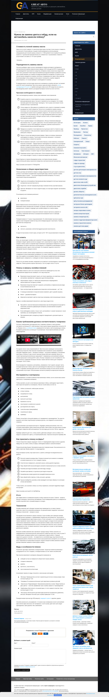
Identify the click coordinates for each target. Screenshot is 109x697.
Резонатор (87, 135)
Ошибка (83, 126)
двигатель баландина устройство (85, 185)
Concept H (78, 98)
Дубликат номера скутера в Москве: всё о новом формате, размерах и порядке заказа (83, 617)
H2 (76, 75)
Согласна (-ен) (57, 695)
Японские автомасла (80, 157)
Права (90, 126)
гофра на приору (79, 163)
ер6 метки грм (78, 198)
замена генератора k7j (81, 217)
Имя (15, 643)
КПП (33, 14)
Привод (76, 129)
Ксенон (85, 122)
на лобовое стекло (31, 328)
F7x (76, 91)
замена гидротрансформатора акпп (85, 220)
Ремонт (84, 138)
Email (34, 643)
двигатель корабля (80, 188)
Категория (77, 122)
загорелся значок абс (80, 207)
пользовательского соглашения (50, 691)
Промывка (77, 132)
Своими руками (58, 14)
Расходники (78, 135)
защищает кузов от (45, 598)
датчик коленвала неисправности (85, 176)
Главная (18, 14)
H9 (76, 95)
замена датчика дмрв (81, 226)
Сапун (87, 141)
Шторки (86, 154)
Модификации (47, 14)
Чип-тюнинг (86, 151)
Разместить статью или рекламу (66, 679)
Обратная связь (27, 679)
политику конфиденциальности (27, 666)
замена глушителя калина (82, 223)
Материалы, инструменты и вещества (83, 105)
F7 (76, 85)
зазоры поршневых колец (82, 210)
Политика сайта (39, 679)
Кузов (38, 14)
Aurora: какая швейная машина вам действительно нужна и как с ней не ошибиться (83, 587)
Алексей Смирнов (19, 618)
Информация (19, 18)
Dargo (77, 69)
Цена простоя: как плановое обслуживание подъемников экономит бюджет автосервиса (84, 252)
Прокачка (84, 129)
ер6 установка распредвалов (83, 201)
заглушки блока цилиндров (83, 204)
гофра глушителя (79, 160)
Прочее (77, 109)
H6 (76, 82)
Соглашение (50, 679)
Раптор (85, 132)
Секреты (76, 144)
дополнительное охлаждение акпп (85, 195)
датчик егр (77, 173)
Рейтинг (76, 138)
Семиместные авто (80, 148)
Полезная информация (78, 14)
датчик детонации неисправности (85, 169)
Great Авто (39, 4)
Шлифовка (77, 154)
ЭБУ (92, 154)
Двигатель (26, 14)
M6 (76, 78)
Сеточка (76, 151)
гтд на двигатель (79, 166)
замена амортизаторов (81, 213)
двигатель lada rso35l (81, 182)
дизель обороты (79, 191)
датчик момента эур (80, 179)
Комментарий (18, 648)
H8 (76, 72)
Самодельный (78, 141)
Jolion (76, 88)
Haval (67, 14)
